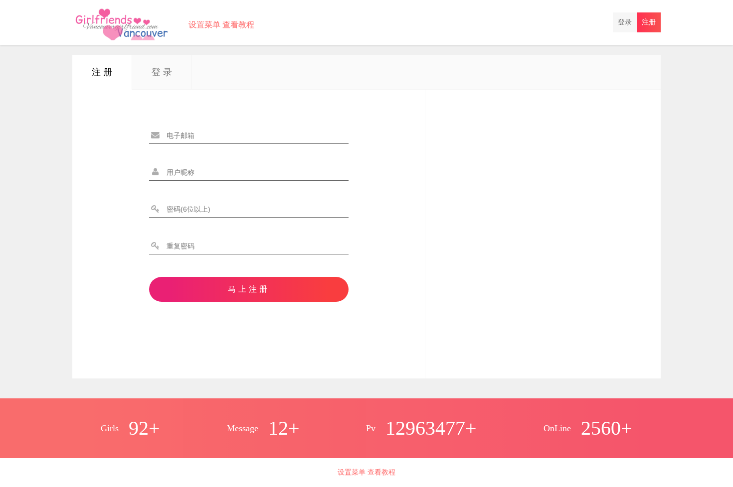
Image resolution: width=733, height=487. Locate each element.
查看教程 (238, 24)
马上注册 (249, 289)
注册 (649, 22)
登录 (625, 22)
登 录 (162, 72)
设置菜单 (204, 24)
